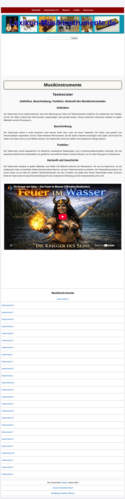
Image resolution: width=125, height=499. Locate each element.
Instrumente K (8, 369)
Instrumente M (8, 383)
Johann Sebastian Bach (62, 488)
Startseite (36, 10)
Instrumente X (8, 460)
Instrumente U (8, 439)
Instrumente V (8, 446)
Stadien (64, 483)
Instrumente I (7, 355)
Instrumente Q (8, 411)
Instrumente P (8, 404)
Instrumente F (8, 333)
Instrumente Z (8, 474)
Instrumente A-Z (51, 10)
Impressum (88, 10)
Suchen (74, 38)
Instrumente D (8, 319)
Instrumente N (8, 390)
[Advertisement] (63, 57)
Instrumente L (7, 376)
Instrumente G (8, 340)
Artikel (76, 10)
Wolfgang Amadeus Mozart (62, 493)
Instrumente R (8, 418)
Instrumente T (8, 432)
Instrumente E (8, 326)
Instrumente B (8, 305)
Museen (66, 10)
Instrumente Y (8, 467)
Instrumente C (8, 312)
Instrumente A (63, 299)
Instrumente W (8, 453)
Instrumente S (8, 425)
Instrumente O (8, 397)
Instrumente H (8, 347)
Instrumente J (7, 362)
